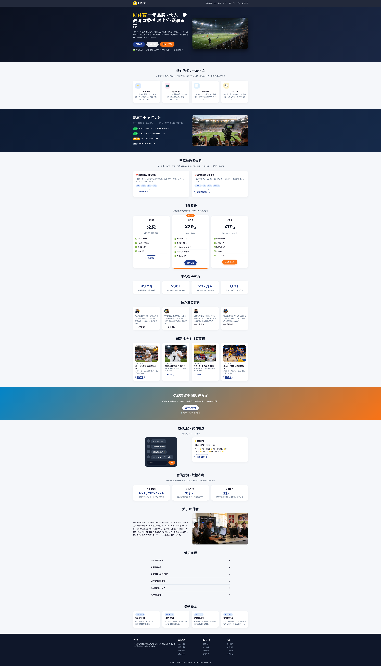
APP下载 (206, 647)
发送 (171, 463)
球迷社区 (181, 654)
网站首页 (209, 3)
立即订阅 (190, 263)
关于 (238, 3)
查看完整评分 (202, 457)
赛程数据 (181, 647)
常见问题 (245, 3)
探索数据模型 (202, 192)
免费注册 (206, 644)
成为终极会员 (229, 262)
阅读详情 (169, 374)
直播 (215, 3)
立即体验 (139, 44)
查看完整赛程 (143, 191)
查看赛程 (152, 44)
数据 (219, 3)
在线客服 (206, 651)
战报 (234, 3)
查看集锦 (140, 377)
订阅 (224, 3)
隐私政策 (230, 651)
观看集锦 (199, 374)
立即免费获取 (190, 408)
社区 (229, 3)
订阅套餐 (181, 651)
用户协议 (230, 654)
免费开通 (151, 258)
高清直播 (181, 644)
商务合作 (206, 654)
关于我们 (230, 644)
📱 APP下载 (167, 44)
